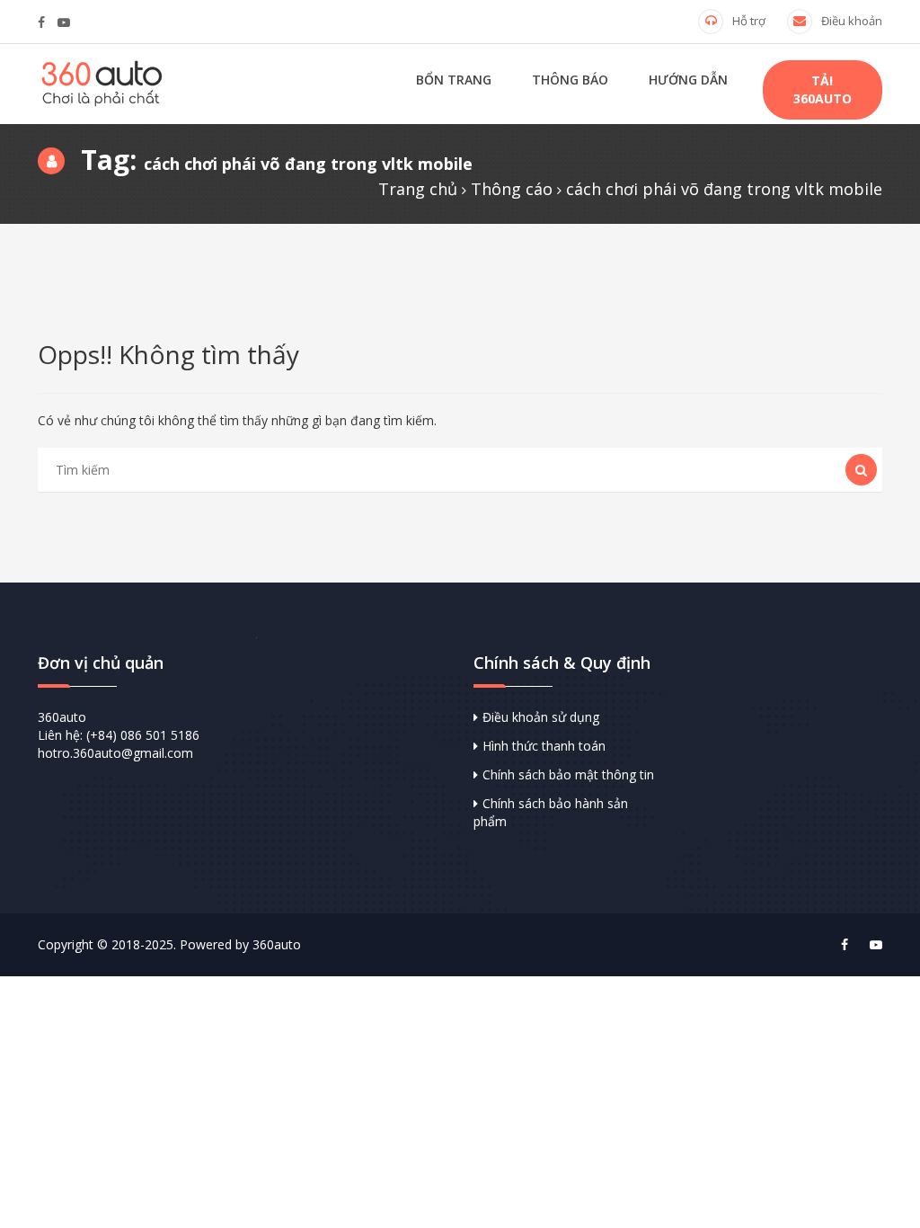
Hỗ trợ (748, 21)
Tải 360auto (822, 89)
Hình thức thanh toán (544, 745)
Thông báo (570, 79)
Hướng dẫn (688, 79)
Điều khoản (851, 21)
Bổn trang (453, 79)
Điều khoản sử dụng (540, 716)
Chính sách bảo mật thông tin (568, 774)
